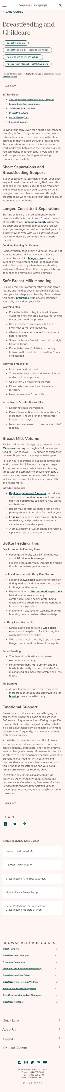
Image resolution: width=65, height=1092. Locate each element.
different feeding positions (46, 591)
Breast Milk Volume (18, 112)
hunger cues (35, 258)
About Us (9, 1030)
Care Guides (14, 11)
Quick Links (11, 1020)
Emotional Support (18, 122)
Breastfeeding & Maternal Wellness (27, 49)
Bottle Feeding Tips (18, 117)
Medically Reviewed (32, 73)
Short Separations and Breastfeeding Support (31, 99)
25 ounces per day (13, 448)
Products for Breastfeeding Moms (19, 988)
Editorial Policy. (9, 76)
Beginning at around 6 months (27, 493)
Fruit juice (15, 517)
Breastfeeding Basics (13, 1001)
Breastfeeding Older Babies (16, 975)
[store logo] (32, 5)
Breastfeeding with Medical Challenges (22, 995)
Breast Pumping (15, 42)
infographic (23, 298)
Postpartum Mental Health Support (27, 63)
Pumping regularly (35, 222)
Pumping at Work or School (23, 56)
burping (14, 696)
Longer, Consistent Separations (24, 104)
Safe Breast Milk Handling (22, 108)
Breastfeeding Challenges (15, 955)
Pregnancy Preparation (14, 962)
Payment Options (14, 1048)
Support (8, 1039)
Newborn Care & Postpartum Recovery (22, 968)
